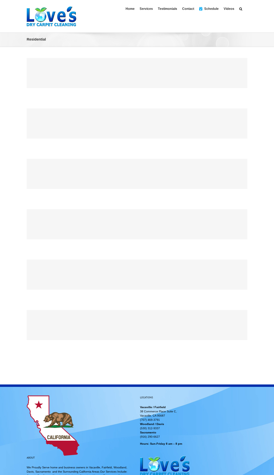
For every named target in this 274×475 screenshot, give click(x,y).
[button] (240, 8)
